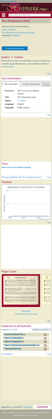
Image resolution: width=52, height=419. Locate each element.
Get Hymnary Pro (33, 415)
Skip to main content (8, 1)
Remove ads (7, 5)
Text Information (11, 84)
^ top (48, 74)
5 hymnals (16, 36)
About (5, 412)
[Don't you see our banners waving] (16, 167)
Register (45, 9)
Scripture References (31, 84)
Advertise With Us (36, 412)
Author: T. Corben (8, 30)
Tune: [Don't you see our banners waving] (18, 33)
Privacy (18, 412)
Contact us (27, 407)
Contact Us (25, 412)
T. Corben (21, 101)
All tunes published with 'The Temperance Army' (21, 177)
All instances (7, 354)
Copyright (11, 412)
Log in (36, 9)
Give (24, 415)
